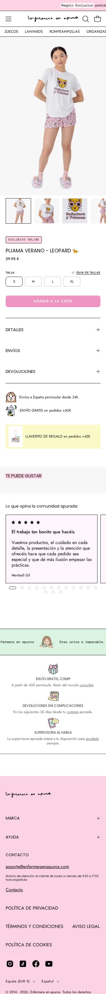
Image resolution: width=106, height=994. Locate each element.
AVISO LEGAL (86, 926)
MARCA (13, 818)
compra (72, 712)
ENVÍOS (13, 350)
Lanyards (34, 31)
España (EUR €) (18, 981)
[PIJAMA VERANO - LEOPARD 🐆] (18, 211)
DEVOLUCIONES (20, 371)
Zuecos (11, 31)
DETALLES (14, 330)
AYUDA (12, 837)
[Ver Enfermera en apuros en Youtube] (49, 964)
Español (48, 981)
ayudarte (92, 738)
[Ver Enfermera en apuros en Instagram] (10, 964)
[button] (85, 19)
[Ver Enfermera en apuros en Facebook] (36, 964)
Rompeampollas (64, 31)
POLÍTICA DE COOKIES (29, 944)
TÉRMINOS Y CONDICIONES (34, 926)
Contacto (14, 889)
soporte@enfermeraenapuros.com (37, 866)
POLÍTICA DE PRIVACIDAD (32, 908)
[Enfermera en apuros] (53, 19)
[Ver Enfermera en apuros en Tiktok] (23, 964)
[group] (53, 549)
